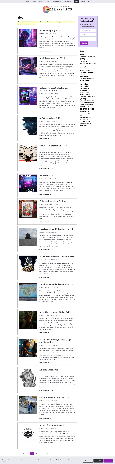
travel (85, 125)
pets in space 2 (85, 95)
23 (47, 454)
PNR (82, 102)
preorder (82, 104)
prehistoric (92, 102)
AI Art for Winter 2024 (50, 118)
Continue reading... (46, 51)
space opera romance (85, 123)
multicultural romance (86, 82)
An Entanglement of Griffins (86, 56)
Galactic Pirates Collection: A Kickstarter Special (53, 89)
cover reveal (83, 63)
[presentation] (28, 38)
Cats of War (82, 58)
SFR (89, 114)
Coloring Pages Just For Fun (52, 201)
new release (84, 84)
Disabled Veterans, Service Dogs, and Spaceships (55, 341)
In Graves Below (91, 75)
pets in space (84, 93)
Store (48, 1)
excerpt (83, 67)
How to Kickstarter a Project (53, 146)
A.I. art (82, 55)
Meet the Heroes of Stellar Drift (55, 312)
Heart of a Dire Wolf (85, 71)
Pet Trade (83, 100)
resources (87, 104)
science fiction (84, 106)
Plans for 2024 (46, 175)
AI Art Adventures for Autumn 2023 (56, 256)
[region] (57, 460)
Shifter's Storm (84, 116)
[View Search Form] (89, 1)
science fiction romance (87, 110)
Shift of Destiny (84, 119)
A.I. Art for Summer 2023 (51, 425)
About (34, 1)
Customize (88, 461)
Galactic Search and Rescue (86, 69)
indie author (83, 75)
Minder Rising (84, 80)
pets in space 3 (83, 96)
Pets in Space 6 (84, 98)
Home (27, 1)
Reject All (98, 461)
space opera (85, 121)
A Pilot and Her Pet (48, 370)
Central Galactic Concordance (84, 60)
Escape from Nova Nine (85, 65)
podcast (86, 102)
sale (91, 104)
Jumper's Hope (84, 76)
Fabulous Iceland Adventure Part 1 (56, 284)
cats (94, 56)
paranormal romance (84, 89)
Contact (83, 1)
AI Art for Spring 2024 (50, 30)
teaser (82, 125)
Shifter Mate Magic (85, 117)
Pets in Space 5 (91, 96)
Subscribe (84, 43)
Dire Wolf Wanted (91, 63)
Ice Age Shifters (87, 73)
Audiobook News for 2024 (52, 58)
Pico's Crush (90, 100)
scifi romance (83, 114)
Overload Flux (85, 86)
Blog (76, 1)
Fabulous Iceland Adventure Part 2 (56, 229)
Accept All (108, 461)
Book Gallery (57, 1)
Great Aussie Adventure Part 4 (54, 397)
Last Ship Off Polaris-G (87, 78)
